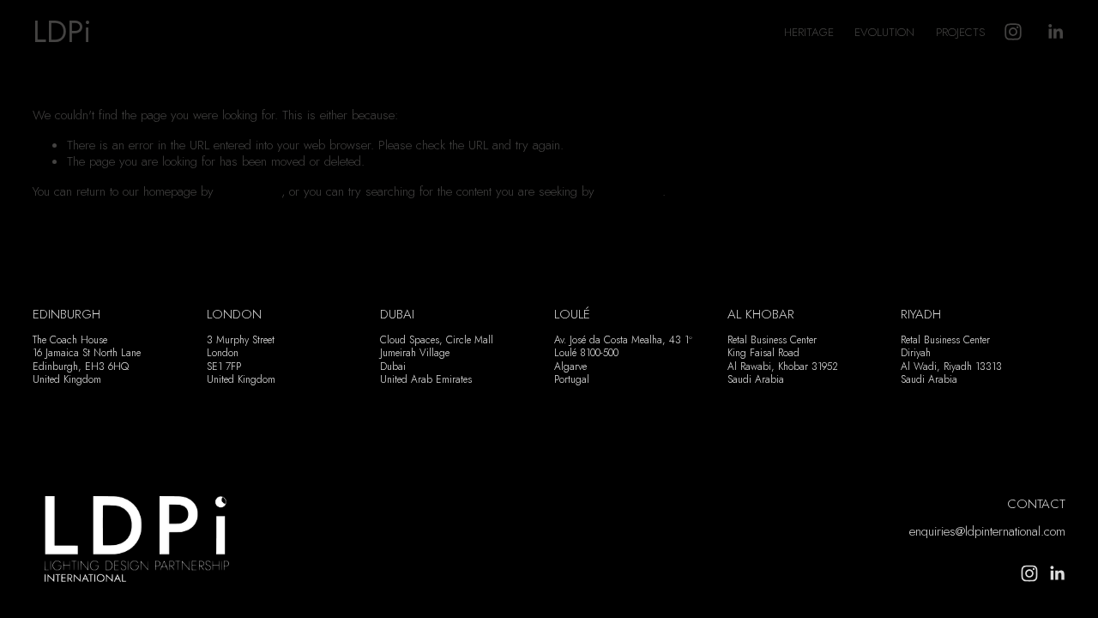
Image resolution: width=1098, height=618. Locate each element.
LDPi (62, 31)
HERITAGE (809, 32)
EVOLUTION (884, 32)
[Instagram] (1013, 31)
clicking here (249, 191)
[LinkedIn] (1055, 31)
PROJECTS (960, 32)
